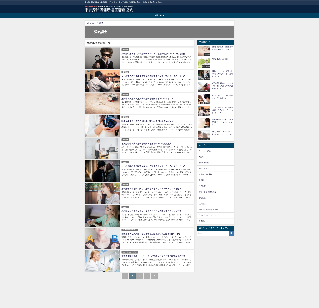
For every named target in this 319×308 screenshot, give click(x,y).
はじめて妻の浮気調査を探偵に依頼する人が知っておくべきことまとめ (153, 166)
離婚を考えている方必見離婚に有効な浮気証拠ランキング (147, 121)
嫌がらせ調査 (204, 162)
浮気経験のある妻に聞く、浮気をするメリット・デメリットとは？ (151, 189)
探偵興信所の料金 (206, 174)
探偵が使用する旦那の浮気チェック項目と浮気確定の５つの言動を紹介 (153, 53)
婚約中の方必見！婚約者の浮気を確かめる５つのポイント (147, 99)
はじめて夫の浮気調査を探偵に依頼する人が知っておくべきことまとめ (153, 76)
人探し (201, 157)
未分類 (201, 180)
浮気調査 (125, 49)
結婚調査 (202, 204)
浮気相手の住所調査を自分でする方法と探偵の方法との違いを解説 (151, 234)
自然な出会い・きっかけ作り (210, 215)
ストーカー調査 (205, 151)
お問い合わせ (159, 15)
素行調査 (202, 198)
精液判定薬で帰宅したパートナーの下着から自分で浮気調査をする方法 (153, 256)
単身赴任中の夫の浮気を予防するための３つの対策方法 (146, 144)
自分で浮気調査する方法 (129, 229)
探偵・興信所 (204, 168)
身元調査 (202, 221)
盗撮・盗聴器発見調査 (207, 192)
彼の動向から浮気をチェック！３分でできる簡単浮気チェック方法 (151, 211)
